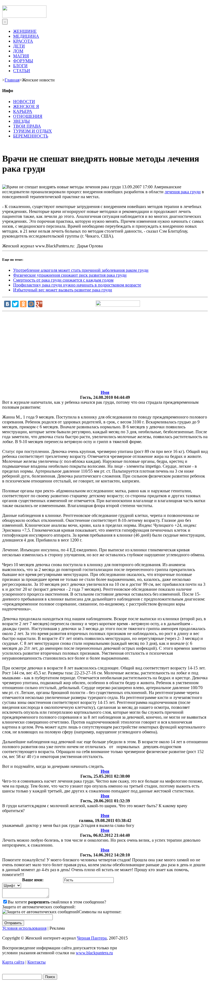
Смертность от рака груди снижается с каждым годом (63, 280)
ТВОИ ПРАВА (27, 126)
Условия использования (24, 928)
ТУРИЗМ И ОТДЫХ (32, 131)
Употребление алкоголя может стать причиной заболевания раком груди (80, 270)
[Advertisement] (105, 352)
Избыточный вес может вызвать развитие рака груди (62, 290)
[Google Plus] (39, 304)
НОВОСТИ (24, 101)
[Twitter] (15, 304)
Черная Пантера (92, 938)
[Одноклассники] (23, 304)
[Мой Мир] (31, 304)
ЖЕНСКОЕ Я (26, 106)
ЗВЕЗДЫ (21, 121)
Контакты (36, 962)
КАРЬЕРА (22, 111)
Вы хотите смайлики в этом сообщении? (57, 902)
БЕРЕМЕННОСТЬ (30, 136)
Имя (105, 392)
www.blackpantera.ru (94, 952)
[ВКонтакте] (7, 304)
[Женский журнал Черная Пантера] (24, 16)
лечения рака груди (183, 191)
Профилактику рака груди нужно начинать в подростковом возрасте (77, 285)
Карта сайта (13, 962)
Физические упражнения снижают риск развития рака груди (70, 275)
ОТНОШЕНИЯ (27, 116)
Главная (12, 80)
